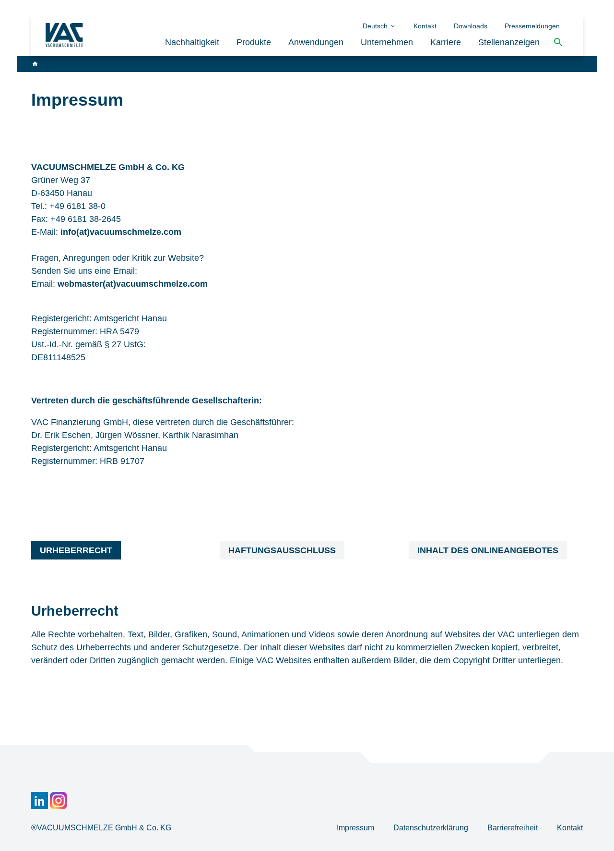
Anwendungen (315, 42)
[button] (558, 42)
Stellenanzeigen (509, 42)
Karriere (445, 42)
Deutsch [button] (376, 26)
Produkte (253, 42)
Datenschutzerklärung (431, 828)
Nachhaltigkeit (192, 42)
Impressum (356, 828)
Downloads (470, 26)
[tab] (76, 550)
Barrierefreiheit (513, 828)
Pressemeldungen (532, 26)
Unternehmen (387, 42)
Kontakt (425, 26)
